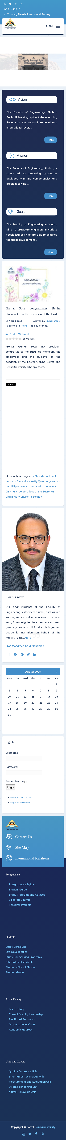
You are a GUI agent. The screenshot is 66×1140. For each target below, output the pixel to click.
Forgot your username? (20, 802)
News (24, 325)
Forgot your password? (20, 797)
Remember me (15, 781)
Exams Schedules (16, 951)
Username (12, 752)
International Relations (32, 858)
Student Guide (18, 889)
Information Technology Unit (26, 1076)
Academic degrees (21, 1029)
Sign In (16, 9)
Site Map (22, 847)
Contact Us (23, 837)
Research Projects (20, 904)
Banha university (45, 1127)
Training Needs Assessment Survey (28, 14)
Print (12, 334)
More (50, 139)
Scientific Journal (19, 899)
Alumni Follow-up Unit (22, 1091)
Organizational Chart (22, 1024)
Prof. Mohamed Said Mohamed (25, 646)
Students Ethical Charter (21, 967)
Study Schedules (16, 946)
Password (12, 767)
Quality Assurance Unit (23, 1071)
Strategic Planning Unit (23, 1086)
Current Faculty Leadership (26, 1014)
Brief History (16, 1009)
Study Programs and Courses (27, 894)
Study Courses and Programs (24, 957)
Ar (5, 9)
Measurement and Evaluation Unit (30, 1081)
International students (19, 962)
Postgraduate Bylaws (22, 884)
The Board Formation (22, 1019)
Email (25, 334)
